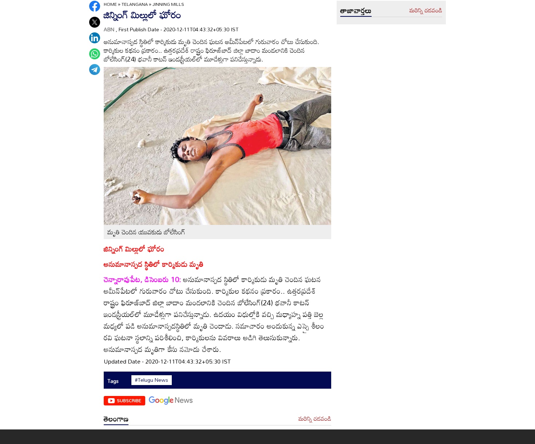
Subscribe (129, 400)
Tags (113, 381)
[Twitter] (94, 22)
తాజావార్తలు (356, 10)
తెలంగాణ (116, 418)
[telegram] (94, 69)
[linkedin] (94, 37)
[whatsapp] (94, 53)
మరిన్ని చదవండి (314, 419)
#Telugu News (151, 380)
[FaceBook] (94, 6)
